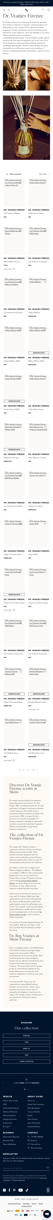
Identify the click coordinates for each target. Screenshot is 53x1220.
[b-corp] (48, 1190)
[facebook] (9, 1190)
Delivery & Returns (10, 1112)
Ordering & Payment (11, 1108)
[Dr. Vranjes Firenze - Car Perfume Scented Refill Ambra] (38, 241)
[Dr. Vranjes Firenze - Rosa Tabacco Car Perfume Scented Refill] (38, 437)
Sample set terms (10, 1119)
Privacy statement (19, 1180)
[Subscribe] (47, 1168)
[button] (3, 1083)
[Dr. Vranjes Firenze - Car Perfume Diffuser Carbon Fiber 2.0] (14, 193)
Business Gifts (8, 1140)
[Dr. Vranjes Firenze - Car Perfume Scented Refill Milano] (14, 633)
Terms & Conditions (14, 1203)
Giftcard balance (9, 1115)
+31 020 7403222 (37, 1137)
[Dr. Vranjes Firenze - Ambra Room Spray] (38, 193)
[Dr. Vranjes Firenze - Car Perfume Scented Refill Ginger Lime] (38, 633)
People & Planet (33, 1126)
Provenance (7, 1123)
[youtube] (20, 1190)
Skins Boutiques (33, 1108)
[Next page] (37, 770)
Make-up (26, 1049)
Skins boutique (36, 1148)
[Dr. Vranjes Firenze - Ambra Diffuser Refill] (14, 340)
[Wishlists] (43, 10)
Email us (34, 1140)
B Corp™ (6, 1126)
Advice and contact (10, 1100)
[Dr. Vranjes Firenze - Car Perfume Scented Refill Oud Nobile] (14, 292)
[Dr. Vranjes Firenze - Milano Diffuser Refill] (38, 340)
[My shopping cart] (48, 10)
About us (31, 1100)
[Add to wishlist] (20, 183)
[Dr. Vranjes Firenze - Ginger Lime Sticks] (38, 485)
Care (26, 1042)
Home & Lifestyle (27, 1061)
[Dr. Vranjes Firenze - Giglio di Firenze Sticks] (14, 534)
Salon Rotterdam (33, 1123)
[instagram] (4, 1190)
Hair (26, 1055)
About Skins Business (11, 1137)
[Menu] (4, 10)
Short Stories (32, 1119)
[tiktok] (27, 1190)
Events (30, 1115)
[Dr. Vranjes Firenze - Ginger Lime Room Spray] (38, 582)
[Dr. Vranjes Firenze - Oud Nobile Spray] (14, 732)
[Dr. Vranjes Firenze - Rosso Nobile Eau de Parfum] (14, 241)
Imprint (34, 1203)
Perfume (26, 1036)
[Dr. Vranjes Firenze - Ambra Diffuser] (38, 292)
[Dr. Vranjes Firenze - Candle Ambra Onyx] (38, 732)
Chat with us (35, 1144)
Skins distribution (9, 1144)
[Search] (8, 10)
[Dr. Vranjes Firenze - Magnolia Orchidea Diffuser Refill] (14, 437)
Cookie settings (26, 1206)
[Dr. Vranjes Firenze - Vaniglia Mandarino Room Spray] (38, 681)
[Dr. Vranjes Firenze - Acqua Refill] (38, 534)
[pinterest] (14, 1190)
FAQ (5, 1104)
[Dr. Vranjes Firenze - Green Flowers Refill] (14, 389)
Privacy (40, 1203)
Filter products (15, 174)
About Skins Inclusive (35, 1104)
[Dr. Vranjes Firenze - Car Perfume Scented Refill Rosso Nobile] (14, 485)
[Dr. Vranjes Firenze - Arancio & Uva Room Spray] (14, 582)
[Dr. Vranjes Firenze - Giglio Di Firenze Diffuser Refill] (14, 681)
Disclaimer (26, 1203)
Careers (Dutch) (33, 1112)
